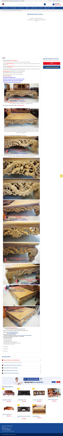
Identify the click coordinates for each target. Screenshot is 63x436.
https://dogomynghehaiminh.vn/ (12, 332)
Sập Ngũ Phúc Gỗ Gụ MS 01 (7, 399)
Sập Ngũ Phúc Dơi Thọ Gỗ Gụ (53, 399)
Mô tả (4, 57)
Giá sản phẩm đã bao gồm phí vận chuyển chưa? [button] (13, 365)
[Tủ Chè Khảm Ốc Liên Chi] (24, 393)
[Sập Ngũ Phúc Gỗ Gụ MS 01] (9, 393)
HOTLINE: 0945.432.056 (52, 67)
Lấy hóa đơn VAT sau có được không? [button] (11, 367)
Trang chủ (3, 10)
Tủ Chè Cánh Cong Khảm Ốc (37, 399)
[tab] (4, 58)
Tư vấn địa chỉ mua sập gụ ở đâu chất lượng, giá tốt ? (12, 82)
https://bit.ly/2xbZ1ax (12, 334)
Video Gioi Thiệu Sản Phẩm (56, 0)
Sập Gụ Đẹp (11, 10)
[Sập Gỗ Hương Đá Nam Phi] (9, 408)
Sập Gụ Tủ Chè (7, 10)
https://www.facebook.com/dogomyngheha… (24, 335)
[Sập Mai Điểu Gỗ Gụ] (39, 409)
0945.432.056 (58, 5)
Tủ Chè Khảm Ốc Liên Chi (22, 399)
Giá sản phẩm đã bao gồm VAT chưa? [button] (11, 370)
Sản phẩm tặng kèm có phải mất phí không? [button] (12, 360)
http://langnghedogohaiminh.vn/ (12, 333)
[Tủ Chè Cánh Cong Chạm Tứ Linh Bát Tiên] (24, 409)
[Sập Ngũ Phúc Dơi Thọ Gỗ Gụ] (54, 393)
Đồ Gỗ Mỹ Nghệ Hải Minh (12, 327)
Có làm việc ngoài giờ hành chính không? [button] (11, 373)
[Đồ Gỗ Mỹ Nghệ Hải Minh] (3, 4)
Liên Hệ (50, 0)
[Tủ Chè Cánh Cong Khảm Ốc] (39, 393)
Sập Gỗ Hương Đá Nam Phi (7, 414)
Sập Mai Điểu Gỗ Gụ (36, 416)
